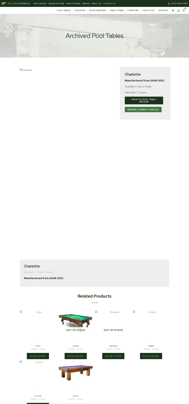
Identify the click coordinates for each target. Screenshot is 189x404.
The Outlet (148, 10)
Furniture (133, 10)
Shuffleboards (97, 10)
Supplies (163, 10)
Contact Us (109, 3)
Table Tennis (117, 10)
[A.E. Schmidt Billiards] (4, 3)
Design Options (56, 3)
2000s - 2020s (44, 272)
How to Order (73, 3)
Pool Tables (64, 10)
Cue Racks (80, 10)
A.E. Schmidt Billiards (19, 3)
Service (86, 3)
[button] (173, 10)
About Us (96, 3)
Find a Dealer (39, 3)
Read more (38, 356)
